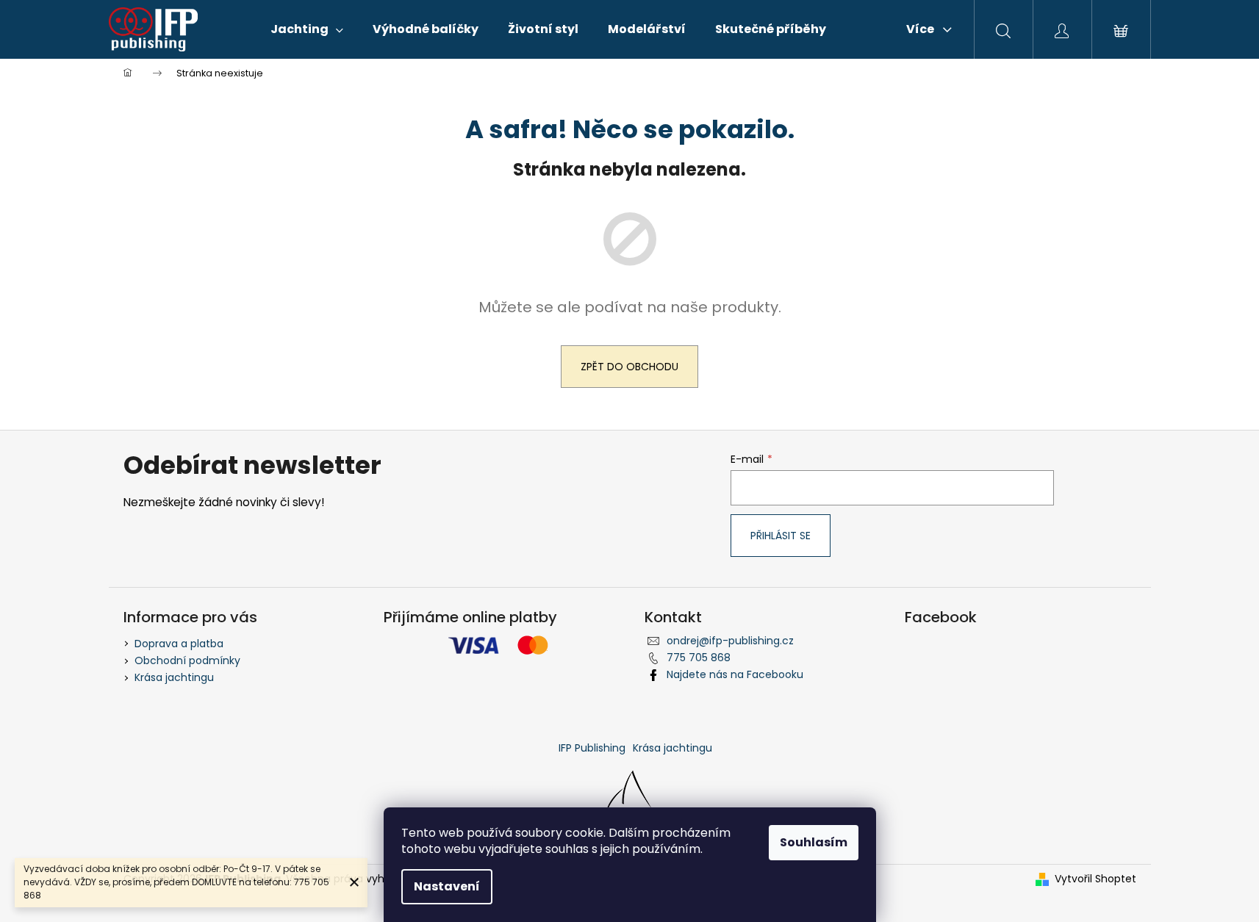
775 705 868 (699, 657)
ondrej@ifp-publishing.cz (730, 640)
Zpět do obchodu (629, 366)
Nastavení (447, 886)
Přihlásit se (780, 535)
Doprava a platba (178, 643)
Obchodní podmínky (187, 660)
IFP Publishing (592, 748)
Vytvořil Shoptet (1095, 879)
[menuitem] (307, 29)
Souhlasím (813, 842)
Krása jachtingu (174, 677)
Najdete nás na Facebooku (735, 674)
